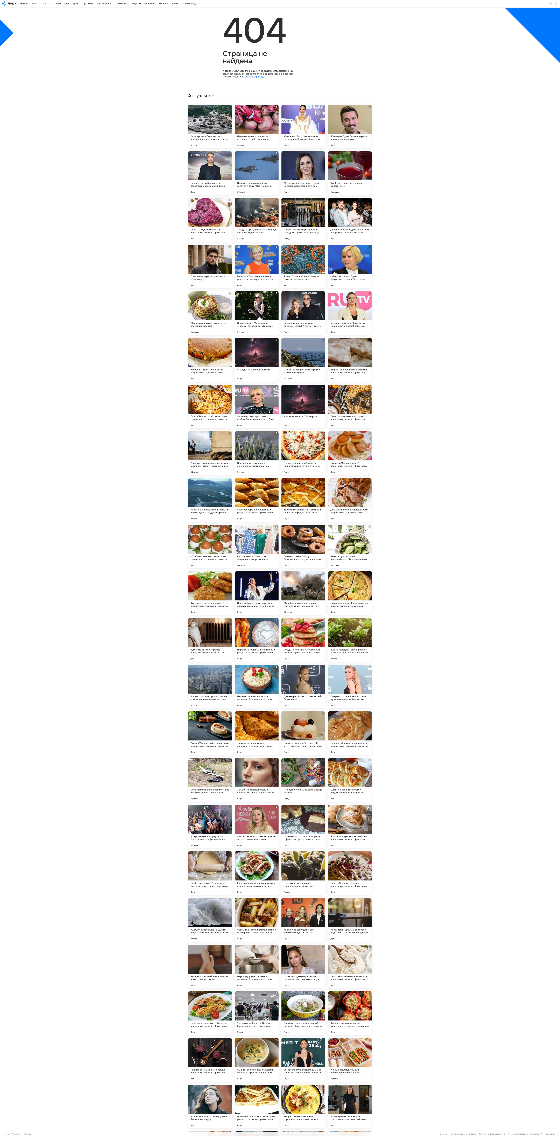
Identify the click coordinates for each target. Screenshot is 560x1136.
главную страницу (254, 76)
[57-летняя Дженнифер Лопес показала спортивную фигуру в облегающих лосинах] (303, 966)
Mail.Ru (6, 1134)
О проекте (444, 1134)
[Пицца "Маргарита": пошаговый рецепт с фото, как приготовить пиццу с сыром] (210, 406)
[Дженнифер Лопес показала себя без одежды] (303, 686)
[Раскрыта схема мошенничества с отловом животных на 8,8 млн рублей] (210, 453)
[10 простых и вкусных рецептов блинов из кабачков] (210, 313)
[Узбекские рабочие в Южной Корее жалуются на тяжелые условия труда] (257, 1013)
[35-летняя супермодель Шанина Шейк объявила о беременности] (303, 1060)
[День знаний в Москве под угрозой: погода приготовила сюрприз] (257, 313)
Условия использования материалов (523, 1134)
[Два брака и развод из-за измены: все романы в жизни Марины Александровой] (350, 220)
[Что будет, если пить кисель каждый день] (350, 173)
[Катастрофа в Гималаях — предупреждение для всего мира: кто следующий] (210, 126)
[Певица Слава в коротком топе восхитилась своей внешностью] (257, 593)
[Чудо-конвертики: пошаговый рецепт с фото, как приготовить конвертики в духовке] (257, 500)
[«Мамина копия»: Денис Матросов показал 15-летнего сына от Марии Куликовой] (350, 266)
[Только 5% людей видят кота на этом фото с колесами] (303, 266)
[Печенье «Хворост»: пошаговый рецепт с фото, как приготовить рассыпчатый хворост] (350, 733)
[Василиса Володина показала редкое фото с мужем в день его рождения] (257, 266)
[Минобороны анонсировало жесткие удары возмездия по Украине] (303, 593)
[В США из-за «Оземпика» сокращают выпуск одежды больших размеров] (257, 546)
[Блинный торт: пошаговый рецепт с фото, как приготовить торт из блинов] (303, 826)
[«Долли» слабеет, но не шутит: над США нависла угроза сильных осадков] (210, 920)
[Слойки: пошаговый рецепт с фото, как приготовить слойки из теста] (210, 873)
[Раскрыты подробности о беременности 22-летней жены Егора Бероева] (303, 313)
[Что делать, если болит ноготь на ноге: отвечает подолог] (210, 966)
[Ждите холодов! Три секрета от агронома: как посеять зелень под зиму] (350, 640)
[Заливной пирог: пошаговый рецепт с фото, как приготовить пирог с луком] (210, 360)
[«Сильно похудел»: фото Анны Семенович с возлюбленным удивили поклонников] (350, 313)
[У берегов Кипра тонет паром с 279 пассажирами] (303, 360)
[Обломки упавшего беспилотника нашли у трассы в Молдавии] (210, 780)
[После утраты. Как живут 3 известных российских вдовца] (210, 173)
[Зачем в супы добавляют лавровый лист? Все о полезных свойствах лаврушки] (350, 546)
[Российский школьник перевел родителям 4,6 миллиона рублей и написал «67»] (350, 920)
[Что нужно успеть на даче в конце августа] (303, 780)
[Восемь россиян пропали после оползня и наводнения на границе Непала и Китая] (210, 686)
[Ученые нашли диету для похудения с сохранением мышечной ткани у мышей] (350, 1060)
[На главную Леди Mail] (11, 3)
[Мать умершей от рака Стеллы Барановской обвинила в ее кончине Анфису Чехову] (303, 173)
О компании (16, 1134)
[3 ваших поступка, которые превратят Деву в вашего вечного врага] (257, 780)
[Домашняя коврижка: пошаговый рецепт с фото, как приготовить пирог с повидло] (257, 1106)
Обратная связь (548, 1134)
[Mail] (4, 3)
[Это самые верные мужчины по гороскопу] (210, 266)
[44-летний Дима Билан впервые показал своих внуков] (350, 126)
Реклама (27, 1134)
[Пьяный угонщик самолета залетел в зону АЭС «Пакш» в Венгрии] (257, 173)
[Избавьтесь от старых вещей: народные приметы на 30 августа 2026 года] (303, 220)
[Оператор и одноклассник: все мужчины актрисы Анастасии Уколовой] (350, 686)
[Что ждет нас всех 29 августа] (257, 360)
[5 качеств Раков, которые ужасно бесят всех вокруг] (210, 1106)
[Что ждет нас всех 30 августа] (303, 406)
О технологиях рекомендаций (463, 1134)
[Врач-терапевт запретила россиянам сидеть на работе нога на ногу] (350, 1106)
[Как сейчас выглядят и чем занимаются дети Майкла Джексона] (303, 920)
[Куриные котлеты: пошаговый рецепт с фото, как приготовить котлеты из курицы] (210, 593)
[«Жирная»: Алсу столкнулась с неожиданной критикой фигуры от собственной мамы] (303, 126)
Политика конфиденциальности (491, 1134)
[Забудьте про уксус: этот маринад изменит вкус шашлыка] (257, 220)
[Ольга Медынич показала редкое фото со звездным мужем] (257, 826)
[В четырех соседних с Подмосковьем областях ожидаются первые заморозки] (303, 873)
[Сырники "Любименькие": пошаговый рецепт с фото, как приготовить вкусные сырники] (350, 453)
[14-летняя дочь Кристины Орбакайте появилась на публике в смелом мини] (257, 406)
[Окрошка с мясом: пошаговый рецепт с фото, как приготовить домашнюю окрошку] (303, 1013)
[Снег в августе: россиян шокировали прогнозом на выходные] (257, 453)
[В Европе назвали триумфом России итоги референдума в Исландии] (210, 826)
